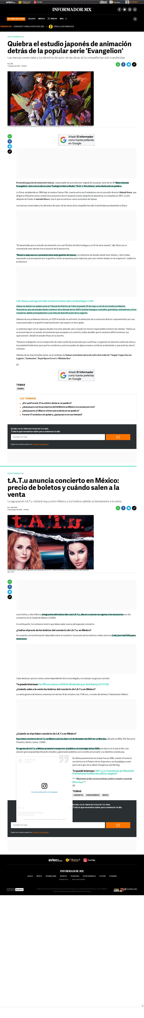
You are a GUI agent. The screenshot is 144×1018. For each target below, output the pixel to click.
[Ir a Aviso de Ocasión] (55, 858)
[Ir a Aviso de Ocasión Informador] (10, 1)
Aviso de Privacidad (58, 891)
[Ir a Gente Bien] (36, 1)
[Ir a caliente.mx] (103, 1)
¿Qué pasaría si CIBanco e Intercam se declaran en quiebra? (50, 411)
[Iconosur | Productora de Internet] (11, 888)
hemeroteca (63, 879)
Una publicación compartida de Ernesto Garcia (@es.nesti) (44, 819)
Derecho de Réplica (70, 891)
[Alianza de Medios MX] (118, 888)
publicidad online (78, 879)
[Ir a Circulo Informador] (23, 1)
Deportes (63, 875)
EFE (12, 63)
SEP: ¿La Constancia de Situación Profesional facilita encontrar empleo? (103, 772)
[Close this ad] (142, 1005)
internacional (51, 875)
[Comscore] (130, 888)
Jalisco (31, 18)
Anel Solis (14, 507)
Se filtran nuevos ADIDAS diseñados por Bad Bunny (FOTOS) (74, 684)
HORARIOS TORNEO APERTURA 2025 (28, 26)
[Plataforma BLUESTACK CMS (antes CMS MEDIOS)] (19, 888)
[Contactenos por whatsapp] (135, 9)
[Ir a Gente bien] (89, 858)
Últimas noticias (16, 18)
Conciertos (78, 794)
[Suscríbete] (131, 1)
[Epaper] (115, 1)
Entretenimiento (15, 36)
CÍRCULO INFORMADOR (64, 26)
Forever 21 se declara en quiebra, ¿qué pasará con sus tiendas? (52, 414)
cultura (102, 875)
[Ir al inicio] (33, 9)
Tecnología (74, 875)
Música (105, 794)
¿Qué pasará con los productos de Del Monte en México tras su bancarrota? (58, 407)
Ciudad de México (92, 794)
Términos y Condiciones (40, 444)
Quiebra (20, 388)
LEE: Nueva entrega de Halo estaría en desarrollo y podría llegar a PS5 (54, 301)
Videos (54, 18)
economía (113, 875)
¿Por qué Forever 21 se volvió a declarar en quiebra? (47, 403)
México (41, 18)
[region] (72, 1013)
